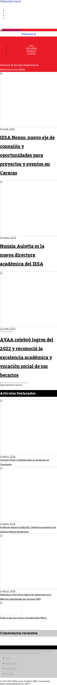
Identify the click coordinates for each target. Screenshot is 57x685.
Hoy (8, 10)
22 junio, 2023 (7, 328)
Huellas (10, 18)
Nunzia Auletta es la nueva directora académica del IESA (22, 255)
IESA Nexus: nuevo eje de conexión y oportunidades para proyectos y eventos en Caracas (27, 155)
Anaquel (10, 15)
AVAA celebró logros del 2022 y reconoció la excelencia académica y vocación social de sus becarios (26, 357)
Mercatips (11, 13)
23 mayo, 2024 (8, 237)
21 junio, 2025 (7, 129)
